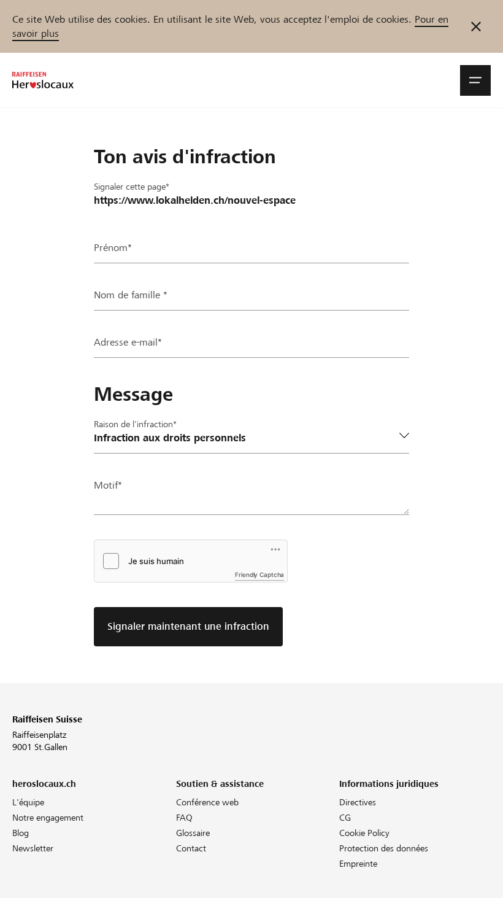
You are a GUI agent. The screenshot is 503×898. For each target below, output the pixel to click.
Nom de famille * (130, 295)
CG (345, 818)
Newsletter (32, 848)
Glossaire (193, 833)
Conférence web (207, 802)
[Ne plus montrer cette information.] (476, 26)
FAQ (184, 818)
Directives (357, 802)
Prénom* (113, 248)
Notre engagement (47, 818)
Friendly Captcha (259, 574)
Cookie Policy (364, 833)
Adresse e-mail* (128, 342)
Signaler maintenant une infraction (188, 626)
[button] (475, 80)
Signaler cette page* (131, 187)
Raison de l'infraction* (135, 424)
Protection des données (383, 848)
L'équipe (28, 802)
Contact (191, 848)
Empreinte (358, 864)
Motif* (108, 485)
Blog (20, 833)
